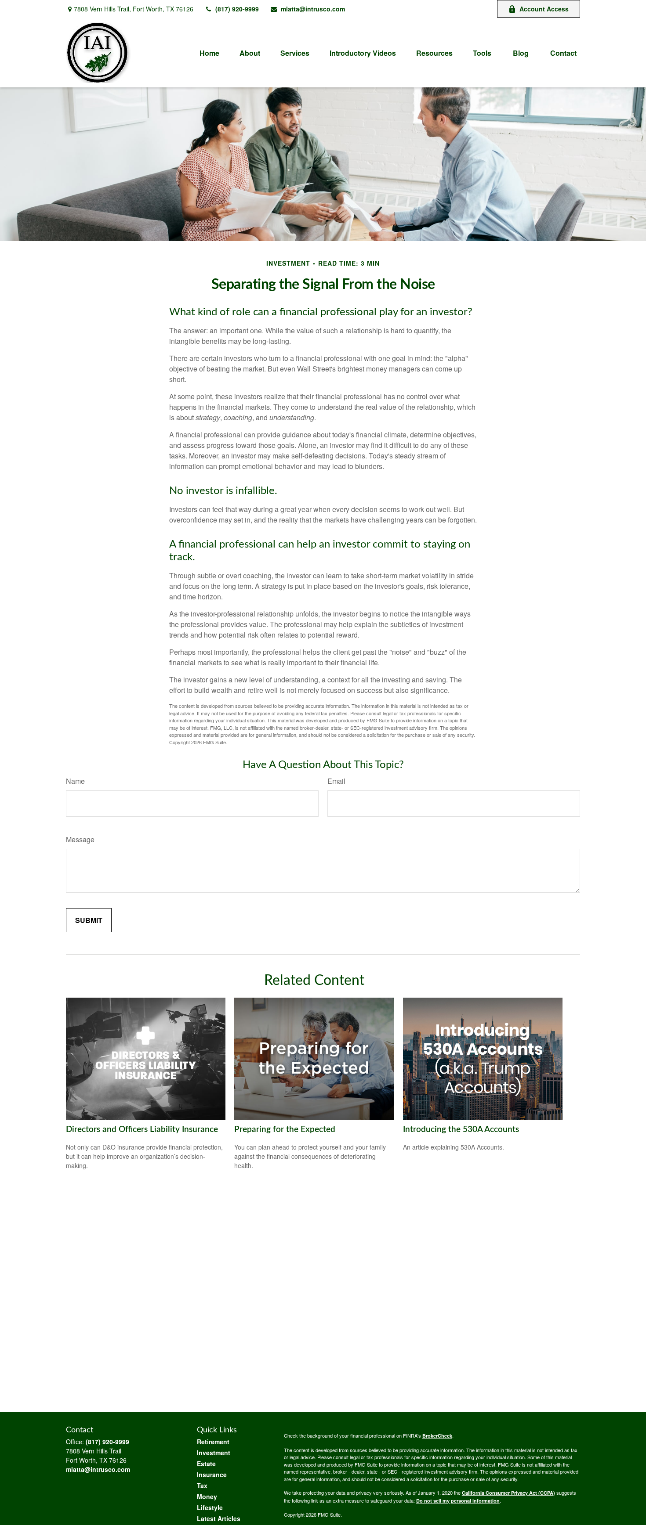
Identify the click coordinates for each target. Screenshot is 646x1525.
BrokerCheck (437, 1435)
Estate (206, 1463)
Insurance (212, 1474)
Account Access (544, 8)
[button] (209, 52)
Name (75, 781)
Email (336, 781)
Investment (213, 1452)
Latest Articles (218, 1518)
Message (80, 839)
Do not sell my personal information (458, 1500)
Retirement (213, 1441)
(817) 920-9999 (237, 8)
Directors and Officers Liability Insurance (142, 1129)
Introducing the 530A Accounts (461, 1129)
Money (207, 1496)
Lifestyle (210, 1507)
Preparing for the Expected (284, 1129)
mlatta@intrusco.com (313, 8)
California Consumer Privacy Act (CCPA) (508, 1492)
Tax (202, 1485)
